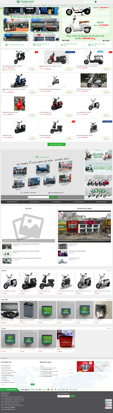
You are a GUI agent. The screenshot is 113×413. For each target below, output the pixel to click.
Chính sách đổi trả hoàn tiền (7, 370)
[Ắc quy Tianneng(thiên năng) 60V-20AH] (66, 339)
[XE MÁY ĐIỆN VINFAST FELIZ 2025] (103, 281)
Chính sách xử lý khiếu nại (7, 373)
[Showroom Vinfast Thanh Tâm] (84, 226)
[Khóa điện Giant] (85, 310)
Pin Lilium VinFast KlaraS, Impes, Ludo (9, 320)
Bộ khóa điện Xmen (99, 319)
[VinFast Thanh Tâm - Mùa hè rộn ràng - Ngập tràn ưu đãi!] (7, 246)
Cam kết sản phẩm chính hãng (16, 44)
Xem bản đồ (71, 369)
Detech (38, 5)
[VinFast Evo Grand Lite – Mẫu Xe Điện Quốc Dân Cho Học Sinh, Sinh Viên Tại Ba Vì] (7, 261)
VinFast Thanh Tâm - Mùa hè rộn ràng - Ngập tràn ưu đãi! (26, 244)
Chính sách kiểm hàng (6, 367)
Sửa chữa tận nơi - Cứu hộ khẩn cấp (98, 44)
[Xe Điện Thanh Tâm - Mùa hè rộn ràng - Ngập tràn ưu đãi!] (28, 226)
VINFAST (26, 5)
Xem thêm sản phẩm (56, 144)
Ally (69, 5)
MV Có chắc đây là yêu (74, 258)
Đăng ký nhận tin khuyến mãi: (8, 382)
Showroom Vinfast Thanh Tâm (65, 240)
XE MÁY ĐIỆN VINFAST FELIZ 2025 (101, 291)
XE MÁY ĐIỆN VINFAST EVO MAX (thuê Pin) (84, 291)
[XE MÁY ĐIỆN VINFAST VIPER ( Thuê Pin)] (47, 281)
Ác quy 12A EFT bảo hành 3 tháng (46, 319)
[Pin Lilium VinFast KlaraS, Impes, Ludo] (10, 310)
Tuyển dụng (4, 378)
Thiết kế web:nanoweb (108, 411)
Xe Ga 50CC (57, 5)
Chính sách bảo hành (101, 201)
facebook (108, 402)
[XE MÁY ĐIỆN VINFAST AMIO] (29, 281)
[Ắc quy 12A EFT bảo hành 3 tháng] (29, 339)
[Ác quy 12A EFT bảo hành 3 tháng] (47, 310)
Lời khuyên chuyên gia (12, 201)
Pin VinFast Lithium (73, 244)
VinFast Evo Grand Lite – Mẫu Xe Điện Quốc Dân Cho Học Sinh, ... (27, 258)
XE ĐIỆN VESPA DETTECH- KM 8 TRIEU (10, 112)
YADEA (30, 5)
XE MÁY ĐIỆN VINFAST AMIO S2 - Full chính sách (87, 66)
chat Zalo (108, 400)
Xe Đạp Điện (43, 5)
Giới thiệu (4, 377)
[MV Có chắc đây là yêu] (63, 261)
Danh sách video (84, 208)
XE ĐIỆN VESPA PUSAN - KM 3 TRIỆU (84, 89)
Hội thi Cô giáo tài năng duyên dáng (77, 251)
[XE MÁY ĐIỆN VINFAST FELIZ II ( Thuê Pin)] (66, 281)
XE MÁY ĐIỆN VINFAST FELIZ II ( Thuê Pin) (65, 291)
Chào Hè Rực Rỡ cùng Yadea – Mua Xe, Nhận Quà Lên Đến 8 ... (26, 251)
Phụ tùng (81, 5)
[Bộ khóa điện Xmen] (103, 310)
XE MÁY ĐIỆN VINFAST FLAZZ (45, 112)
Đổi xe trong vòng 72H (79, 201)
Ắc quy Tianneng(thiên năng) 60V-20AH (65, 349)
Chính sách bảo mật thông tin (8, 375)
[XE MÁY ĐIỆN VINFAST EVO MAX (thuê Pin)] (85, 281)
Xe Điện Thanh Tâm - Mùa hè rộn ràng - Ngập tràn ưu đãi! (15, 240)
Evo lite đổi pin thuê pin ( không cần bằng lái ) (50, 89)
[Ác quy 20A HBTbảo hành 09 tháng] (29, 310)
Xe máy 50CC (63, 5)
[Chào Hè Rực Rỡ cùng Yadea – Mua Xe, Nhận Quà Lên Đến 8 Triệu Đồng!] (7, 253)
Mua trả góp (32, 69)
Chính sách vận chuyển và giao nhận (9, 372)
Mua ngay (32, 114)
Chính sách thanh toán (6, 365)
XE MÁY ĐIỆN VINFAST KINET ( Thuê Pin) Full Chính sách (50, 66)
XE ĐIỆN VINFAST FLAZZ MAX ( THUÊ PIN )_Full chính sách (13, 90)
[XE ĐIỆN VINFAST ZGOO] (10, 281)
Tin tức (87, 5)
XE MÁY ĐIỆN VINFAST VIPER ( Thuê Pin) (85, 135)
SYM (34, 5)
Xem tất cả (109, 270)
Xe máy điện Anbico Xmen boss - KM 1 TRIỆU (12, 66)
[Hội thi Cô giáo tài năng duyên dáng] (63, 253)
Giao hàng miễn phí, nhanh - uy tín (71, 44)
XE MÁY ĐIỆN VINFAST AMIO (45, 135)
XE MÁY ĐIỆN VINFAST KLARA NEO (84, 112)
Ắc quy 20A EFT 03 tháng (63, 319)
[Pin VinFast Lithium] (63, 246)
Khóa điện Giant (79, 319)
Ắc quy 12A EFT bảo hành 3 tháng (27, 348)
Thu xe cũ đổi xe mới (34, 201)
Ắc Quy (76, 5)
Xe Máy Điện (50, 5)
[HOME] (56, 24)
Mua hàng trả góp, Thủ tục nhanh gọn (42, 44)
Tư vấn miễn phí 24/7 (56, 201)
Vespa (72, 5)
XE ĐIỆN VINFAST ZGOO (7, 135)
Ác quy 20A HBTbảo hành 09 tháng (27, 319)
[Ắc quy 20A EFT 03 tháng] (66, 310)
